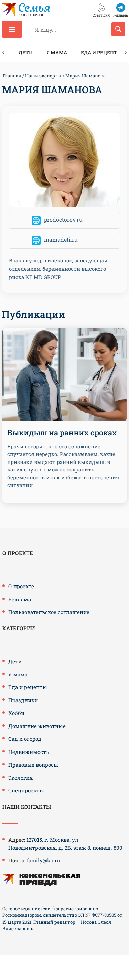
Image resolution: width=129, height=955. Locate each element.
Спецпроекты (26, 790)
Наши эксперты (43, 76)
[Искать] (118, 29)
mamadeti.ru (61, 239)
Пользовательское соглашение (48, 612)
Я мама (56, 52)
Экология (20, 777)
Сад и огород (24, 738)
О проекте (21, 586)
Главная (12, 76)
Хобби (16, 712)
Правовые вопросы (33, 764)
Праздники (23, 700)
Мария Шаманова (85, 76)
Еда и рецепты (101, 52)
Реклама (19, 599)
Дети (26, 52)
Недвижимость (28, 751)
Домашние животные (37, 726)
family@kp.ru (43, 860)
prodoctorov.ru (63, 219)
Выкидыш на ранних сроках (62, 432)
